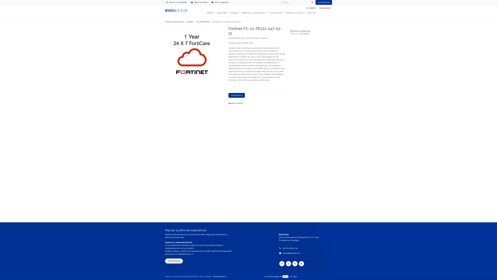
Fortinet (239, 103)
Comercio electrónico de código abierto (315, 276)
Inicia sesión (325, 8)
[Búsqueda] (312, 2)
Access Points (202, 22)
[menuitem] (211, 12)
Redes (190, 22)
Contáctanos (324, 2)
